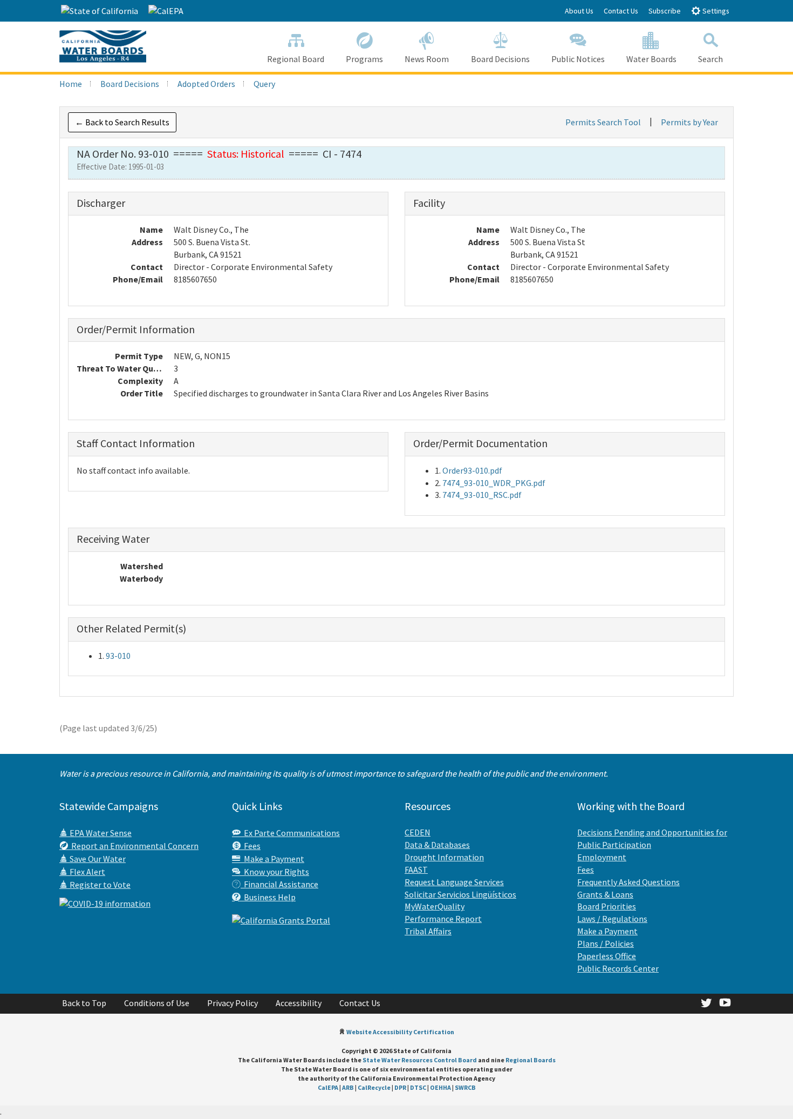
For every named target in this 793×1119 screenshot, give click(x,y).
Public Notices (578, 58)
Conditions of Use (156, 1002)
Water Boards (651, 58)
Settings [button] (715, 11)
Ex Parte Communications (290, 832)
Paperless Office (606, 956)
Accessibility (299, 1002)
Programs (364, 58)
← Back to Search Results (122, 122)
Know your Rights (275, 871)
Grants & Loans (605, 894)
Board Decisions (500, 58)
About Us (579, 11)
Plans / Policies (605, 943)
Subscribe (664, 11)
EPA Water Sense (100, 832)
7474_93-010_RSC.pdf (482, 494)
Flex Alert (86, 871)
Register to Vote (99, 884)
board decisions (129, 83)
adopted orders (206, 83)
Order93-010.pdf (472, 470)
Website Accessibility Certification (400, 1032)
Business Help (268, 897)
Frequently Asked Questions (628, 882)
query (264, 83)
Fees (251, 845)
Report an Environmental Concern (133, 845)
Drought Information (444, 857)
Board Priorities (606, 906)
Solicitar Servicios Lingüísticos (460, 894)
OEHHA (440, 1087)
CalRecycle (374, 1087)
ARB (348, 1087)
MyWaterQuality (434, 906)
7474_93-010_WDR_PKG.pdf (493, 482)
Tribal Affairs (428, 931)
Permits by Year (689, 122)
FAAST (416, 869)
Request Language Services (454, 882)
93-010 (118, 655)
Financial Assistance (279, 884)
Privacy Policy (232, 1002)
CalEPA (328, 1087)
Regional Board (295, 58)
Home (70, 83)
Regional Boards (530, 1060)
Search (710, 58)
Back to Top (84, 1002)
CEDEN (417, 832)
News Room (427, 58)
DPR (400, 1087)
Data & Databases (437, 844)
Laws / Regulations (612, 918)
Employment (601, 857)
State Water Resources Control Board (420, 1060)
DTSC (418, 1087)
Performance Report (443, 918)
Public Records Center (618, 968)
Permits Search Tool (603, 122)
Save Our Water (97, 858)
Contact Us (621, 11)
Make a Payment (272, 858)
